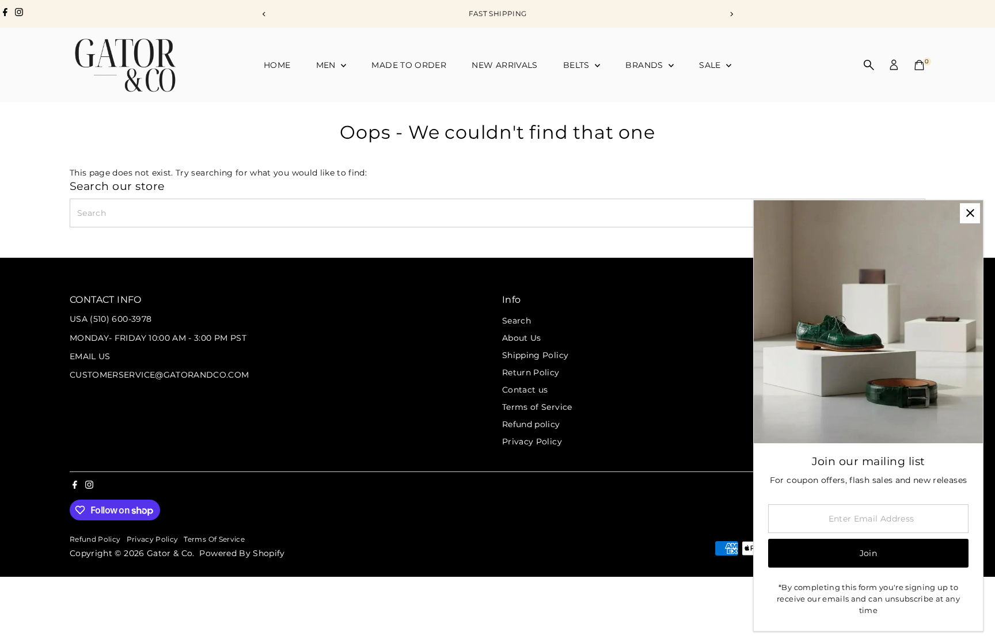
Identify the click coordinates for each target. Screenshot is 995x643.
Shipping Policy (535, 355)
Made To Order (408, 65)
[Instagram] (19, 14)
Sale (711, 65)
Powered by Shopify (241, 553)
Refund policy (531, 424)
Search (516, 320)
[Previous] (264, 14)
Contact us (525, 390)
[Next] (731, 14)
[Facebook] (5, 14)
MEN (327, 65)
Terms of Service (537, 407)
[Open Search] (869, 65)
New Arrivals (504, 65)
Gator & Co (170, 553)
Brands (645, 65)
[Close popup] (970, 213)
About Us (521, 338)
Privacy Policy (532, 441)
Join (868, 553)
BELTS (577, 65)
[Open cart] (919, 65)
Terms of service (214, 539)
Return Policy (531, 372)
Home (277, 65)
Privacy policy (153, 539)
